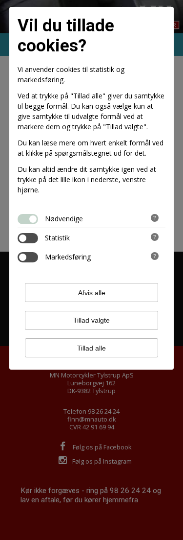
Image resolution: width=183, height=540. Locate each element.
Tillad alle (91, 348)
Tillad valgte (91, 320)
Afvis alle (91, 293)
